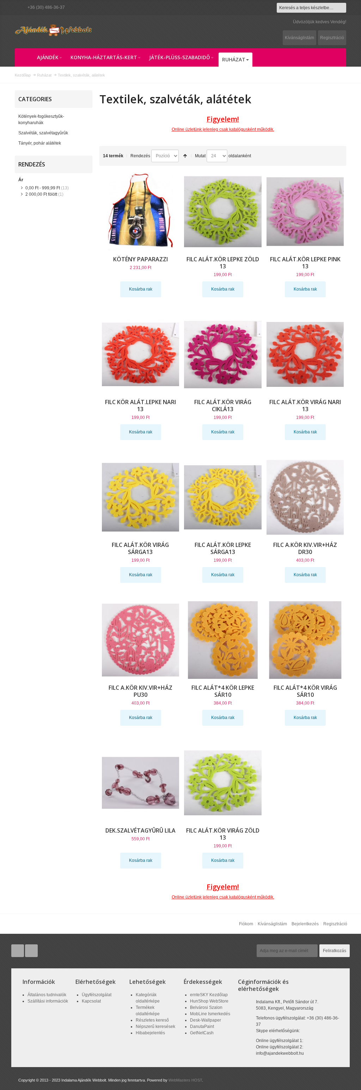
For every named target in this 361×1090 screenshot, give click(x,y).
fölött (41, 194)
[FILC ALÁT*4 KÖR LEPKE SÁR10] (223, 640)
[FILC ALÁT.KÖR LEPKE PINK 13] (305, 211)
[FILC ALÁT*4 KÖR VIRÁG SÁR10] (305, 640)
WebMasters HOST (185, 1080)
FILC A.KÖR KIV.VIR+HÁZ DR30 (305, 548)
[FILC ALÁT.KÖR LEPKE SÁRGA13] (223, 497)
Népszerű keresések (155, 1026)
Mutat (200, 155)
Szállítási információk (47, 1001)
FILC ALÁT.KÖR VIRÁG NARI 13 (305, 405)
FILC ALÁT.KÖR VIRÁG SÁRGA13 (140, 548)
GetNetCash (202, 1032)
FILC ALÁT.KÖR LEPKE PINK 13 (305, 262)
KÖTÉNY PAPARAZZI (140, 259)
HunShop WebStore (209, 1001)
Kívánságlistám (299, 37)
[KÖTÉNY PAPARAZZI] (140, 211)
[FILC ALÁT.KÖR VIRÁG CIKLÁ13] (223, 354)
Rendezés (140, 155)
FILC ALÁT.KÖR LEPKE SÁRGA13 (223, 548)
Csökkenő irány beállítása (185, 156)
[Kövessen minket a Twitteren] (18, 951)
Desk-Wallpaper (205, 1020)
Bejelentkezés (305, 923)
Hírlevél (244, 951)
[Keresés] (341, 8)
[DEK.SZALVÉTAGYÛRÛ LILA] (140, 783)
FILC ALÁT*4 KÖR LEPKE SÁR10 (222, 691)
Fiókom (246, 923)
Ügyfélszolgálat (96, 994)
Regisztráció (332, 37)
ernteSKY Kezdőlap (209, 994)
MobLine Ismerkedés (210, 1013)
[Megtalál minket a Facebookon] (31, 951)
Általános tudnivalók (46, 994)
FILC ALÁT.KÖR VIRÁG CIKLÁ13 (222, 405)
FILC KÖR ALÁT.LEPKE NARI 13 (140, 405)
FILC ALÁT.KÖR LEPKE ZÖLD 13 (222, 262)
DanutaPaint (202, 1026)
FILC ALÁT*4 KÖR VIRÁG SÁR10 (305, 691)
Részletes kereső (152, 1020)
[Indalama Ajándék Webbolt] (53, 30)
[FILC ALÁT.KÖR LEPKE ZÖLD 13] (223, 211)
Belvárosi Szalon (206, 1007)
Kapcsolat (91, 1001)
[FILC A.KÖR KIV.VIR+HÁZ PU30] (140, 640)
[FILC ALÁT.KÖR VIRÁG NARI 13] (305, 354)
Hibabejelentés (150, 1032)
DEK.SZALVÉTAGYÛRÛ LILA (140, 830)
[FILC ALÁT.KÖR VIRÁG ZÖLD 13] (223, 783)
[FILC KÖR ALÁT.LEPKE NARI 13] (140, 354)
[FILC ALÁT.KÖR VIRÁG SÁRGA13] (140, 497)
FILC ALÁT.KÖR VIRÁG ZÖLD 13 (222, 834)
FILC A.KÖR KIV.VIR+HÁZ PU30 (140, 691)
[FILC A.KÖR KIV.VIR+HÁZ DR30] (305, 497)
